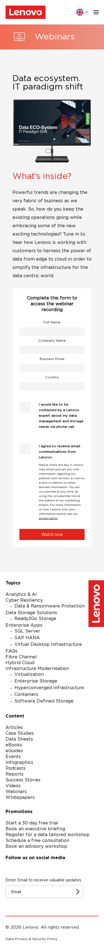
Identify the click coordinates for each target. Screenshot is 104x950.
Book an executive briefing (35, 829)
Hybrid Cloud (20, 663)
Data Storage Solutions (31, 613)
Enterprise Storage (35, 681)
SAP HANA (27, 638)
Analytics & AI (21, 594)
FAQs (11, 651)
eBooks (14, 745)
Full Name (52, 322)
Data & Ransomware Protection (49, 606)
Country (52, 377)
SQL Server (27, 631)
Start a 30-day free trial (32, 823)
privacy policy (48, 518)
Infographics (19, 762)
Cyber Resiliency (24, 600)
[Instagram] (23, 868)
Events (13, 756)
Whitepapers (20, 797)
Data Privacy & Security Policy (31, 939)
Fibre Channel (21, 657)
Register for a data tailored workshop (48, 834)
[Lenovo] (25, 12)
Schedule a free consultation (37, 840)
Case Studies (20, 733)
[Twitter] (38, 868)
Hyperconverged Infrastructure (49, 688)
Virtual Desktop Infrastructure (48, 644)
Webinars (16, 791)
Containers (26, 694)
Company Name (52, 340)
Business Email (52, 359)
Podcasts (16, 768)
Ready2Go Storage (35, 618)
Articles (14, 727)
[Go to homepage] (96, 604)
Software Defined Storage (43, 701)
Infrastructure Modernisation (37, 668)
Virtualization (29, 674)
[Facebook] (8, 868)
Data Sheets (19, 739)
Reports (15, 774)
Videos (13, 786)
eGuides (14, 751)
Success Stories (23, 780)
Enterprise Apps (24, 625)
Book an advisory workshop (36, 846)
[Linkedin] (53, 868)
